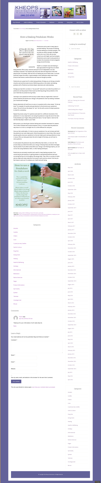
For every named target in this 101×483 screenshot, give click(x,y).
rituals (16, 215)
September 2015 (72, 255)
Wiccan (15, 304)
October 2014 (71, 277)
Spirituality (41, 212)
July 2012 (70, 372)
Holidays (15, 266)
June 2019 (70, 182)
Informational (17, 270)
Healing (19, 212)
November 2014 (72, 273)
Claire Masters (71, 136)
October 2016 (71, 237)
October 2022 (71, 178)
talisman (32, 215)
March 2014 (71, 303)
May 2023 (70, 167)
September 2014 (72, 281)
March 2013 (71, 346)
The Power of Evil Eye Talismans (76, 118)
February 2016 (71, 244)
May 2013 (70, 339)
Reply (14, 326)
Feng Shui (16, 251)
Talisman (15, 296)
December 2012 (72, 357)
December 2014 (72, 270)
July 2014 (70, 288)
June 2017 (70, 211)
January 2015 (71, 266)
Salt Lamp (70, 153)
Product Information (34, 212)
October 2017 (71, 204)
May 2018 (70, 193)
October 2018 (71, 186)
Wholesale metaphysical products (41, 215)
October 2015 (71, 251)
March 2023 (71, 175)
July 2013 (70, 332)
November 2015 (72, 248)
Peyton (21, 316)
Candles (15, 232)
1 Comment (45, 40)
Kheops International (50, 12)
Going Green (16, 255)
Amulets (15, 228)
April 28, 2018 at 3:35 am (25, 318)
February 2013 (71, 350)
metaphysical (54, 214)
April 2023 (70, 171)
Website (13, 368)
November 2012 (72, 361)
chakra (20, 214)
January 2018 (71, 200)
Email (13, 362)
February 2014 (71, 306)
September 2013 (72, 324)
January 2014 (71, 310)
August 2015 (71, 259)
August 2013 (71, 328)
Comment (14, 340)
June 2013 (70, 335)
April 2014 (70, 299)
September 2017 (72, 207)
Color (14, 239)
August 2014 (71, 284)
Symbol (15, 292)
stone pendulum (26, 215)
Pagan (15, 281)
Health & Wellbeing (26, 212)
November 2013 (72, 317)
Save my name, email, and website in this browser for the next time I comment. (32, 377)
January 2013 (71, 354)
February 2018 (71, 196)
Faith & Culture (17, 247)
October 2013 (71, 321)
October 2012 (71, 365)
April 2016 (70, 240)
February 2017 (71, 226)
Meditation (49, 214)
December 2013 (72, 313)
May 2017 (70, 215)
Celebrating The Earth (73, 106)
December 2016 (72, 233)
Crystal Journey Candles (19, 243)
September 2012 (72, 368)
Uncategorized (17, 300)
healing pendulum (34, 214)
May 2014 (70, 295)
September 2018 (72, 189)
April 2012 (70, 379)
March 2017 (71, 222)
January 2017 (71, 229)
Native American (17, 277)
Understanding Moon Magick (75, 109)
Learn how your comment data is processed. (43, 387)
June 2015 (70, 262)
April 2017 (70, 218)
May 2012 (70, 376)
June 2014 (70, 292)
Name (13, 355)
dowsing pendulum (26, 214)
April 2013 (70, 343)
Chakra (15, 236)
